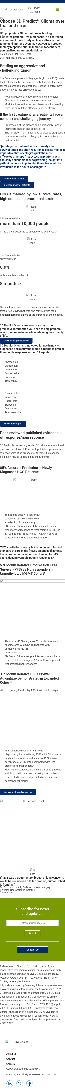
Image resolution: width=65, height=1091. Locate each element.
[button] (57, 9)
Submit (33, 933)
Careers (10, 1064)
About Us (11, 1053)
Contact (10, 1058)
